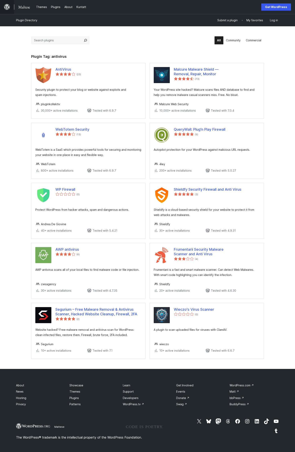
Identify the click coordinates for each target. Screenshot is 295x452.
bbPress (237, 398)
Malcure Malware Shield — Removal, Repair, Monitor (196, 71)
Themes (74, 391)
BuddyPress (239, 404)
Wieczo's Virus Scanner (194, 309)
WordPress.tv (133, 404)
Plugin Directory (26, 20)
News (19, 391)
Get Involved (184, 385)
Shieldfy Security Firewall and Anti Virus (207, 189)
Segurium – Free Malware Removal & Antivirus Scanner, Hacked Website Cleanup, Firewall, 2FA (96, 311)
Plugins (74, 398)
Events (180, 391)
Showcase (76, 385)
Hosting (21, 398)
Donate (182, 398)
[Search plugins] (85, 40)
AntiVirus (63, 69)
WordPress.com (242, 385)
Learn (126, 385)
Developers (130, 398)
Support (128, 391)
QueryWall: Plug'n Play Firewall (199, 129)
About (20, 385)
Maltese (59, 426)
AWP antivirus (67, 249)
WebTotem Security (72, 129)
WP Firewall (65, 189)
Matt (234, 391)
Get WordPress (276, 7)
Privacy (21, 404)
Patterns (75, 404)
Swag (181, 404)
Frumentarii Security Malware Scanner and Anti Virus (199, 251)
